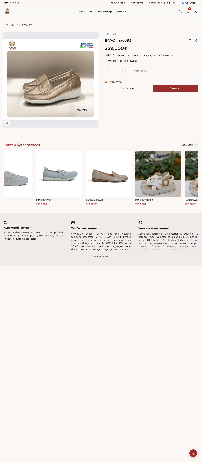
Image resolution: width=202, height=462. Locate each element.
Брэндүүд (121, 11)
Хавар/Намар (104, 11)
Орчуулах (190, 2)
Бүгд (5, 25)
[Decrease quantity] (108, 71)
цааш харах (101, 256)
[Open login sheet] (195, 11)
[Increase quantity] (122, 71)
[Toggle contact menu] (193, 453)
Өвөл (82, 11)
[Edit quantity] (129, 70)
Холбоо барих (118, 3)
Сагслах (129, 88)
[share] (195, 40)
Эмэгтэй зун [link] (26, 25)
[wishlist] (190, 40)
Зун (90, 11)
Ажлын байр (155, 3)
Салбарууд (137, 3)
